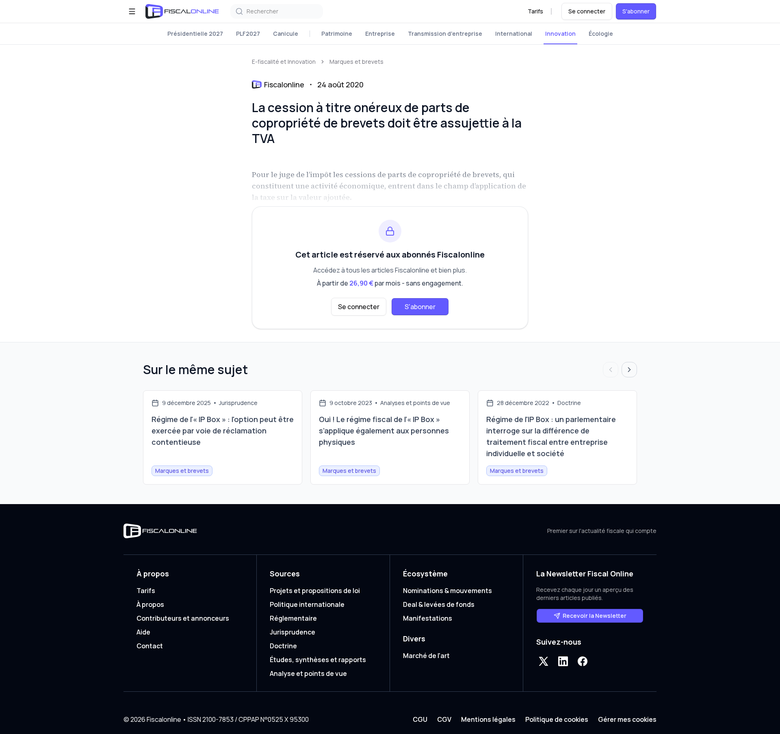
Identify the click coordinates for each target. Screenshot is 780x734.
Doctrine (283, 645)
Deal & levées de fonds (438, 604)
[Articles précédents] (610, 369)
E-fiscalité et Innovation (284, 61)
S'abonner (636, 11)
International (513, 33)
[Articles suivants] (629, 369)
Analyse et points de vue (308, 673)
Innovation (560, 33)
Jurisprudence (292, 632)
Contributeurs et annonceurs (182, 618)
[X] (543, 661)
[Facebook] (582, 661)
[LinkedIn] (563, 661)
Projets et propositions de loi (315, 590)
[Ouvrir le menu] (132, 11)
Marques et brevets (356, 61)
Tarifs (535, 11)
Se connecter (586, 11)
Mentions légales (488, 719)
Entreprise (380, 33)
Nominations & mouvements (447, 590)
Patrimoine (336, 33)
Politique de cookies (556, 719)
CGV (444, 719)
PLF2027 (248, 33)
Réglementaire (293, 618)
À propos (150, 604)
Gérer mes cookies (627, 719)
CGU (420, 719)
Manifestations (427, 618)
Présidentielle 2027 (195, 33)
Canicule (285, 33)
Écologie (601, 33)
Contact (149, 645)
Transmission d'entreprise (445, 33)
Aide (143, 632)
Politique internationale (307, 604)
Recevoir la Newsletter (594, 615)
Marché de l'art (426, 655)
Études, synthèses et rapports (318, 659)
